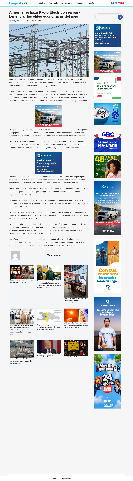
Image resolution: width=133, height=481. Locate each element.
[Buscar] (120, 17)
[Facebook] (112, 3)
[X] (116, 3)
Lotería (91, 3)
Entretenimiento (56, 3)
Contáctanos (54, 478)
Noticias (42, 3)
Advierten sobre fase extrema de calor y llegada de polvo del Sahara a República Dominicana (76, 325)
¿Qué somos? (67, 478)
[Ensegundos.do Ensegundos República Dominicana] (18, 3)
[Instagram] (122, 3)
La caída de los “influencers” (73, 357)
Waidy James (16, 21)
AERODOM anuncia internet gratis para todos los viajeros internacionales (75, 301)
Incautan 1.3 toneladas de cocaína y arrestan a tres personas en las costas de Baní (21, 361)
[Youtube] (119, 3)
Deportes (69, 3)
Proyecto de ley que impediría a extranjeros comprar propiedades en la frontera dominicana (48, 327)
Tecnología (80, 3)
